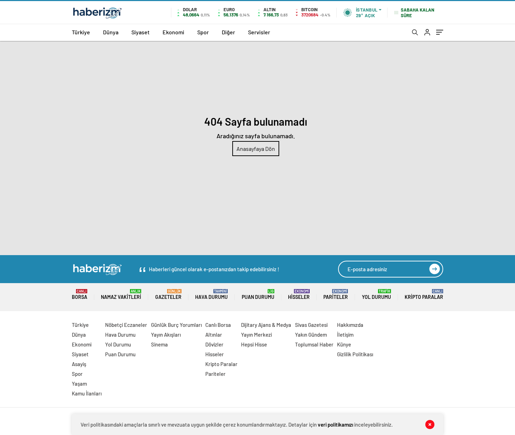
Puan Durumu (258, 294)
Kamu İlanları (87, 393)
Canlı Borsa (218, 325)
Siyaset (140, 32)
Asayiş (79, 364)
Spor (203, 32)
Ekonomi (173, 32)
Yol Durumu (376, 294)
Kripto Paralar (424, 294)
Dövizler (214, 344)
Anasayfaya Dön (255, 148)
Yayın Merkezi (256, 334)
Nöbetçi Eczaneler (126, 325)
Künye (344, 344)
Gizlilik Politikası (355, 354)
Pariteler (335, 294)
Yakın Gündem (311, 334)
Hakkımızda (350, 325)
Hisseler (299, 294)
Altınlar (213, 334)
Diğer (228, 32)
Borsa (79, 294)
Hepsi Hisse (254, 344)
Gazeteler (168, 294)
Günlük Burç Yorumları (176, 325)
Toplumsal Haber (314, 344)
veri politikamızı (335, 424)
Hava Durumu (211, 294)
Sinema (159, 344)
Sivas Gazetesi (311, 325)
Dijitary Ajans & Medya (266, 325)
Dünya (110, 32)
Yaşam (79, 383)
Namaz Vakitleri (121, 294)
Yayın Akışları (166, 334)
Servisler (259, 32)
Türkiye (81, 32)
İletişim (345, 334)
